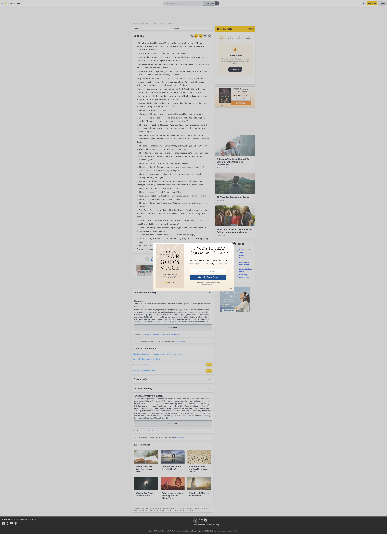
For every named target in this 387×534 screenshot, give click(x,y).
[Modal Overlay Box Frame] (193, 267)
